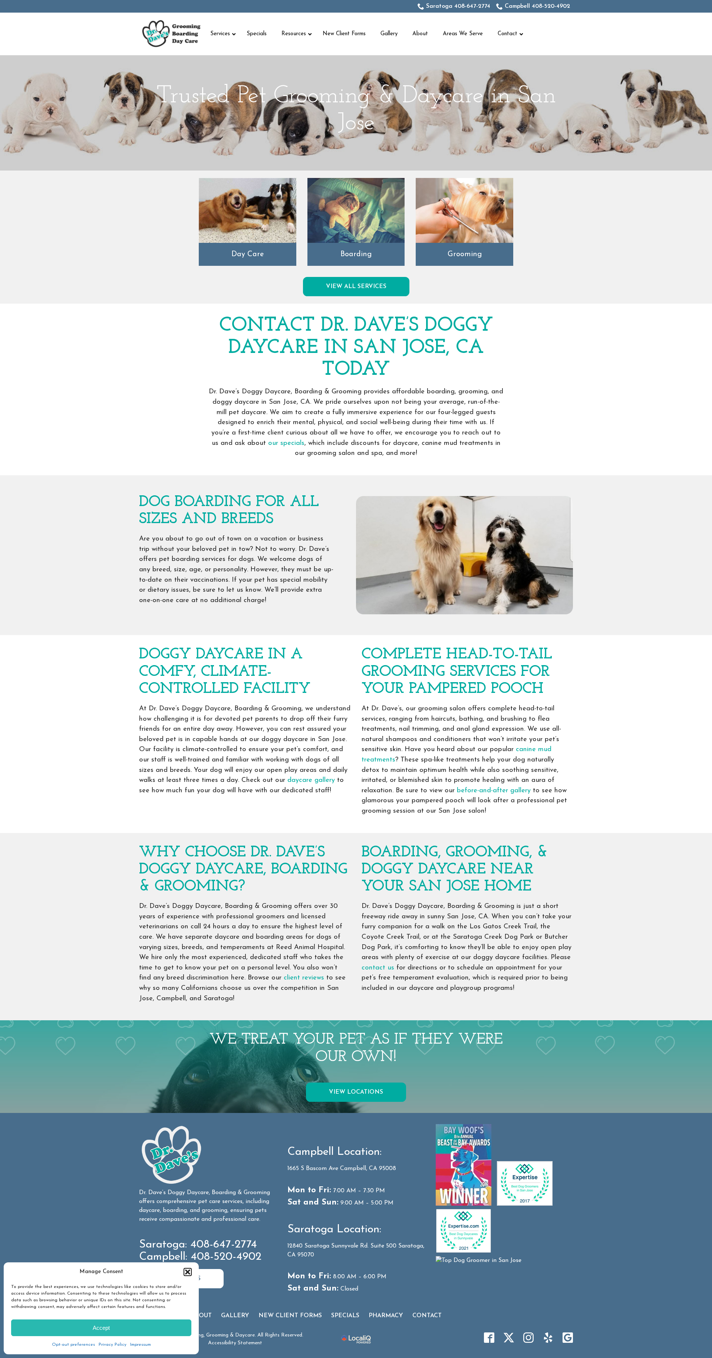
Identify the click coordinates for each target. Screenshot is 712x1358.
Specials (345, 1316)
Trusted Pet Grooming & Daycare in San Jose (356, 110)
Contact (427, 1316)
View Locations (356, 1092)
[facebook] (489, 1337)
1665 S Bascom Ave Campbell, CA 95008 (341, 1169)
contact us (378, 967)
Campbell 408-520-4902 (537, 6)
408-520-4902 (226, 1257)
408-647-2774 (223, 1244)
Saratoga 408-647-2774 (458, 6)
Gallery (235, 1316)
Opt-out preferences (73, 1344)
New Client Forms (290, 1316)
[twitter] (509, 1337)
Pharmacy (386, 1316)
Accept (101, 1328)
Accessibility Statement (235, 1343)
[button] (187, 1272)
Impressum (140, 1344)
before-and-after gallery (494, 790)
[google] (568, 1337)
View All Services (356, 287)
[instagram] (528, 1337)
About (201, 1316)
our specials (286, 443)
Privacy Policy (112, 1344)
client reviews (304, 977)
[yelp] (548, 1337)
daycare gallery (311, 780)
